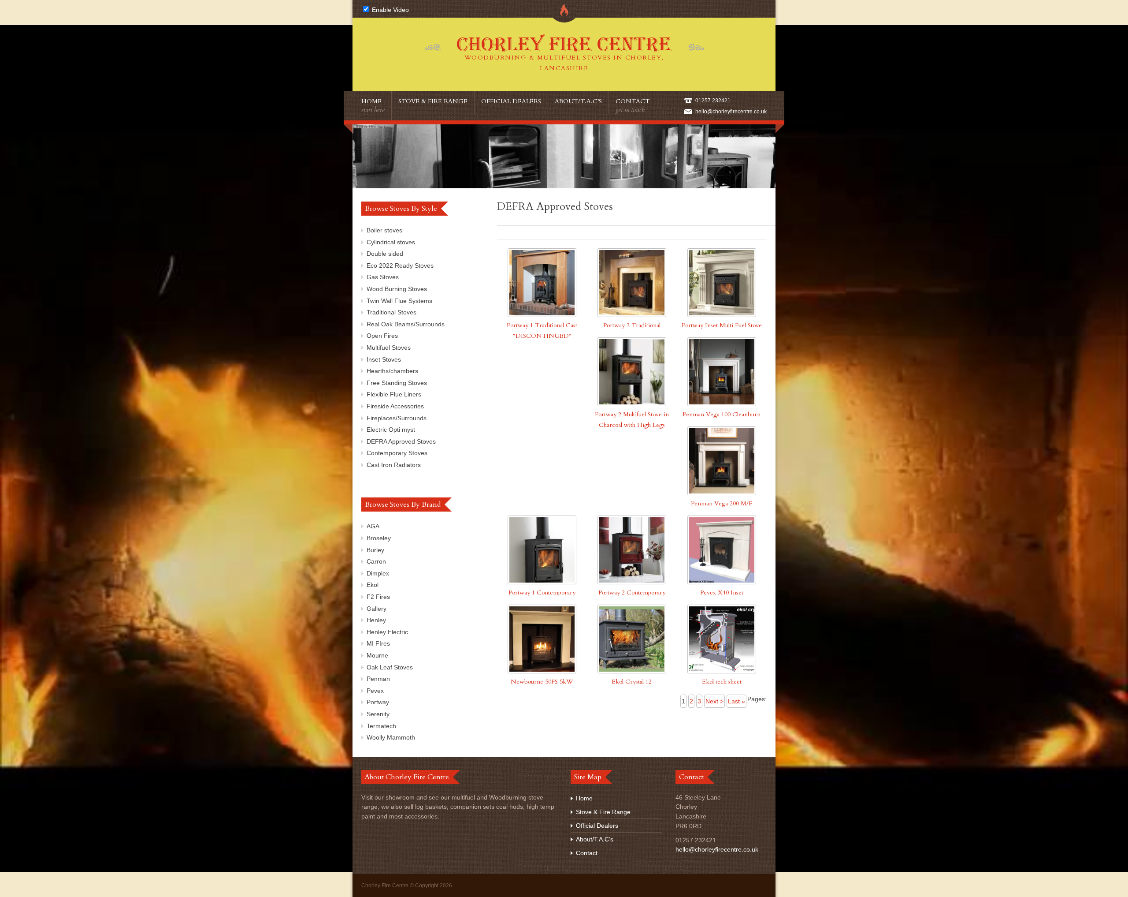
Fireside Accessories (395, 406)
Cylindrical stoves (391, 242)
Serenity (378, 714)
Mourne (377, 655)
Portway (378, 702)
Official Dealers (511, 101)
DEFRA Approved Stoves (401, 441)
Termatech (381, 725)
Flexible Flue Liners (394, 394)
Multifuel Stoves (389, 347)
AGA (373, 526)
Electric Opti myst (391, 429)
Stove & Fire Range (433, 101)
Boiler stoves (384, 230)
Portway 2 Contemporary (631, 592)
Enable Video (389, 9)
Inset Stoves (384, 359)
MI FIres (378, 643)
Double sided (385, 253)
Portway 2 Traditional (631, 325)
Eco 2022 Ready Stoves (400, 265)
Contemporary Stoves (397, 452)
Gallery (376, 608)
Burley (375, 549)
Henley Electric (387, 631)
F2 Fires (378, 596)
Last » (736, 701)
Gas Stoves (383, 276)
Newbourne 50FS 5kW (542, 681)
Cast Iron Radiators (394, 464)
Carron (376, 561)
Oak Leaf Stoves (390, 667)
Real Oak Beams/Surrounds (406, 324)
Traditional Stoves (391, 312)
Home (373, 105)
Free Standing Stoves (397, 382)
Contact (632, 105)
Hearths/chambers (392, 370)
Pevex (375, 690)
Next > (714, 701)
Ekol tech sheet (722, 681)
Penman (378, 678)
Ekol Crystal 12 (632, 681)
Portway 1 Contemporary (541, 592)
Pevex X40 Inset (721, 592)
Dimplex (378, 573)
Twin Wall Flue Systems (399, 300)
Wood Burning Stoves (397, 288)
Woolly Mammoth (391, 737)
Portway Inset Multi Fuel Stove (722, 325)
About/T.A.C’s (578, 101)
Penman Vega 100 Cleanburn (722, 414)
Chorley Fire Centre (564, 52)
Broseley (379, 538)
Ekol (372, 584)
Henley (376, 620)
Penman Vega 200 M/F (721, 503)
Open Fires (382, 335)
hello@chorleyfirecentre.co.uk (731, 111)
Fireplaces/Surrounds (397, 418)
